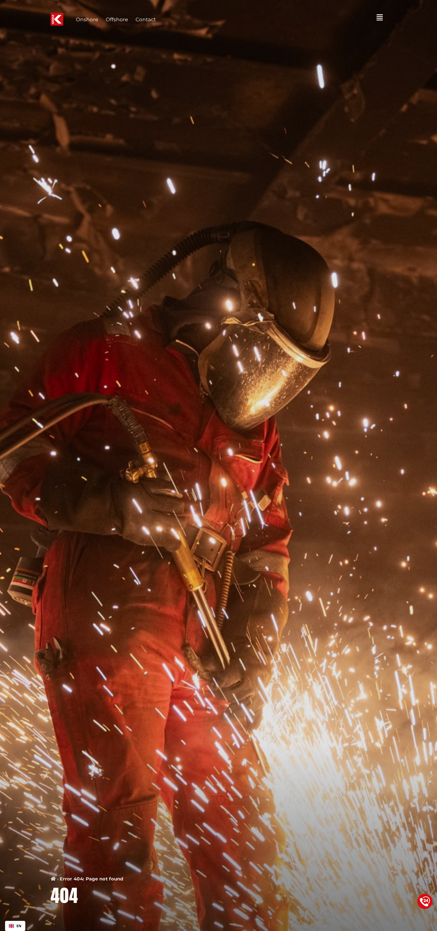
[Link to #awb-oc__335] (380, 17)
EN (18, 925)
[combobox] (15, 926)
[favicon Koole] (57, 15)
